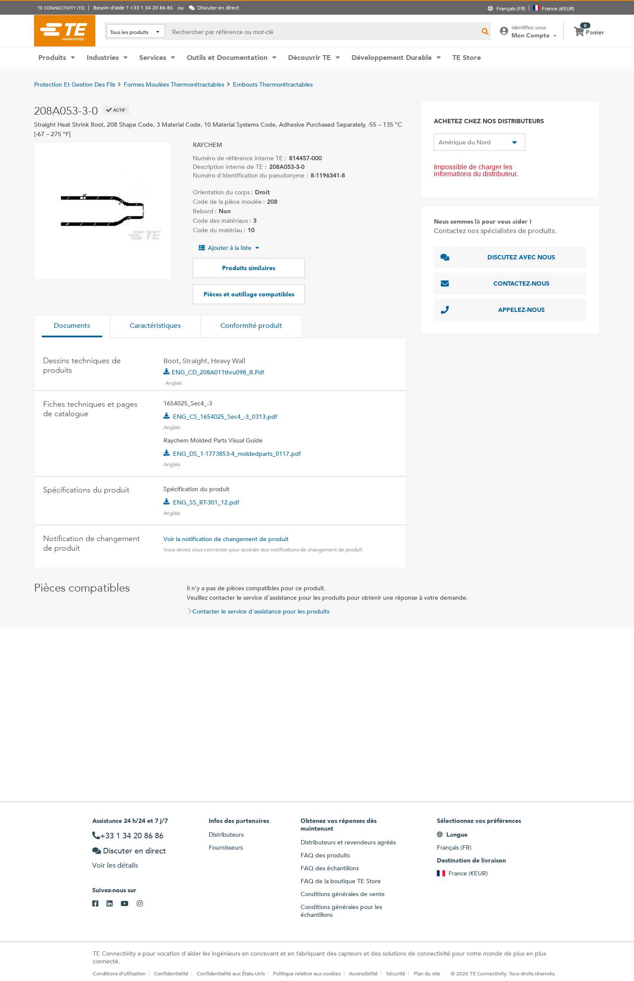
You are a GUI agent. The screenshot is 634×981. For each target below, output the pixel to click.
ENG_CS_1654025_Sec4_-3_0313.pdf (225, 416)
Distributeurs (226, 834)
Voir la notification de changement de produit (226, 539)
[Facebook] (99, 904)
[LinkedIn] (114, 904)
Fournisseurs (226, 847)
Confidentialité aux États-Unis (231, 973)
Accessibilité (363, 973)
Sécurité (395, 973)
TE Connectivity (64, 31)
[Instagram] (144, 904)
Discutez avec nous (521, 257)
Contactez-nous (521, 283)
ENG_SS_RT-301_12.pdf (206, 502)
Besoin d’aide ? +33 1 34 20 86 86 (133, 7)
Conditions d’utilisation (119, 973)
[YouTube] (129, 904)
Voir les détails (115, 865)
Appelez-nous (521, 310)
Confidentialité (171, 973)
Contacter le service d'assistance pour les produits (261, 611)
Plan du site (427, 973)
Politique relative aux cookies (307, 973)
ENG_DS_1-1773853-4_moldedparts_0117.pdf (237, 454)
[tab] (72, 326)
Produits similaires (248, 268)
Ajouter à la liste (229, 248)
